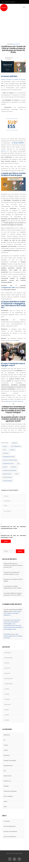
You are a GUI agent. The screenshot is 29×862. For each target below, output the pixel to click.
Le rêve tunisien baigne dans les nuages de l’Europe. (13, 636)
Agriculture (7, 735)
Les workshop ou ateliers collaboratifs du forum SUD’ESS (12, 587)
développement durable (8, 456)
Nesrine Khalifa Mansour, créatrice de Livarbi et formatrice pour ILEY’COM (13, 565)
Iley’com (8, 401)
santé (5, 801)
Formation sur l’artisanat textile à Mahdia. (13, 580)
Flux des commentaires (10, 831)
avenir (4, 449)
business (12, 449)
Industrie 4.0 (7, 781)
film (5, 620)
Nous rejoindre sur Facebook (8, 1)
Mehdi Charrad (16, 44)
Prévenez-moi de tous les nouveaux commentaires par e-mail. (13, 527)
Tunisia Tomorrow (6, 79)
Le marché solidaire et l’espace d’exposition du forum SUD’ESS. (13, 594)
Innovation (13, 467)
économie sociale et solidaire (10, 460)
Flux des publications (10, 826)
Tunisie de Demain (7, 480)
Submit (6, 541)
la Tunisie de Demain (18, 79)
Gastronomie (7, 776)
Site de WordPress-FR (10, 836)
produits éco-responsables (9, 470)
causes (6, 745)
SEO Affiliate (7, 634)
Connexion (7, 821)
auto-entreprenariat (16, 446)
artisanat (14, 443)
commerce (5, 453)
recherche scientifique (10, 791)
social (16, 473)
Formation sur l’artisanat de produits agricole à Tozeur (12, 573)
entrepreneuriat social (8, 463)
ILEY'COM (5, 467)
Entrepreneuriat (8, 765)
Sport (5, 806)
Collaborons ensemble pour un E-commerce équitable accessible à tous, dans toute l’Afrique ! (13, 409)
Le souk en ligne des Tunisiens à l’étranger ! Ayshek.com (12, 613)
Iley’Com (3, 151)
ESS (18, 463)
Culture (6, 750)
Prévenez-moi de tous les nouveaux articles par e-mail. (13, 536)
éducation (7, 755)
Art (4, 740)
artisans (5, 446)
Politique (6, 786)
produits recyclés (7, 473)
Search (20, 551)
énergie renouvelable (10, 760)
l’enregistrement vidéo (8, 287)
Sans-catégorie (8, 796)
